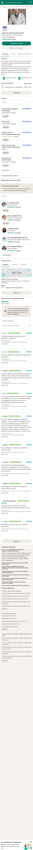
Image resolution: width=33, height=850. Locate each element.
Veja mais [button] (16, 92)
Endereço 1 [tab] (5, 264)
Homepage (4, 6)
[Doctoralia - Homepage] (2, 2)
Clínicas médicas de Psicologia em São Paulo (15, 599)
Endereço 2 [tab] (15, 264)
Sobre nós (5, 54)
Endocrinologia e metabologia (10, 35)
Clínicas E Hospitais (14, 6)
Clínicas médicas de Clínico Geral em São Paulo (15, 596)
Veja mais (16, 293)
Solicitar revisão (4, 343)
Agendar (5, 116)
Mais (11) (5, 661)
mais (2, 74)
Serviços (13, 54)
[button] (21, 35)
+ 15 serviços (5, 170)
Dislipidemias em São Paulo (10, 626)
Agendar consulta (17, 43)
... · (13, 287)
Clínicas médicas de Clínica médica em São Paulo (16, 593)
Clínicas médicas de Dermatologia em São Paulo (16, 606)
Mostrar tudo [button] (28, 83)
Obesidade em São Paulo (9, 616)
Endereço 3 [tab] (23, 264)
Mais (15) (5, 609)
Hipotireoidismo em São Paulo (11, 624)
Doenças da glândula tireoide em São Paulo (14, 621)
